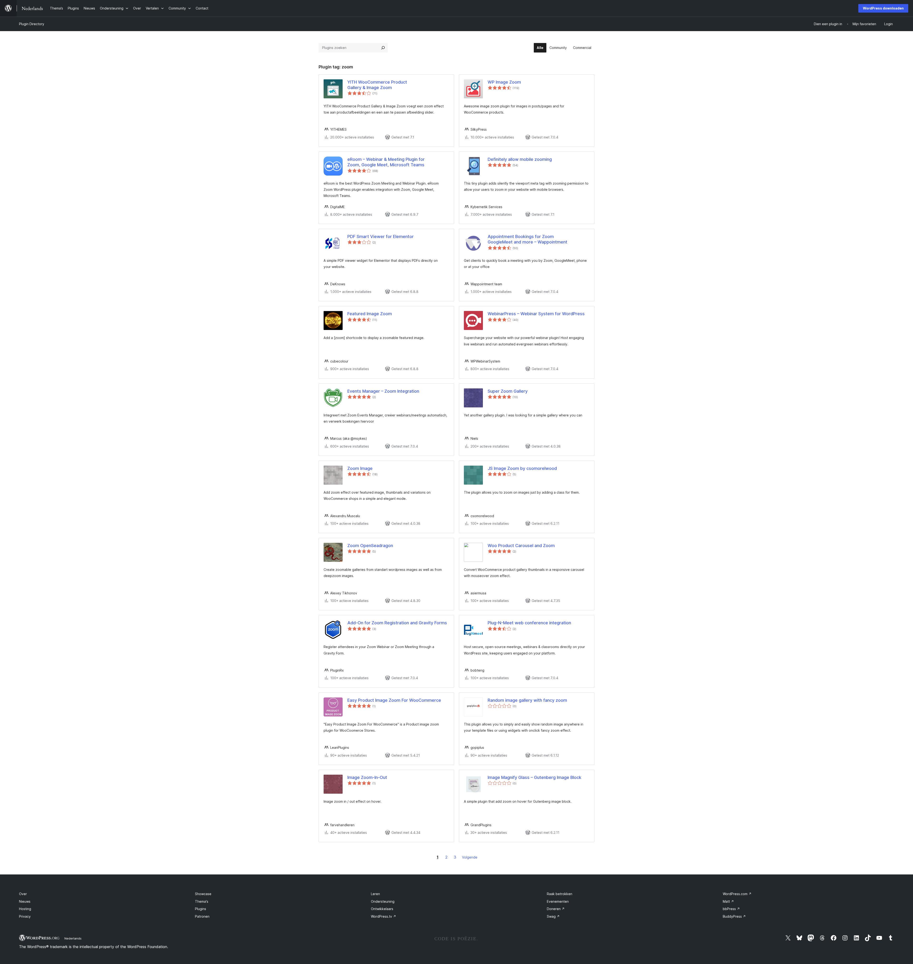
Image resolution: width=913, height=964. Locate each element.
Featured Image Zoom (369, 313)
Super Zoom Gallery (508, 391)
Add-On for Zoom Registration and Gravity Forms (397, 622)
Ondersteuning (382, 901)
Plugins (200, 909)
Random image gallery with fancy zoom (527, 700)
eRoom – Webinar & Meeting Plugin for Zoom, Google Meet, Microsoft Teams (386, 162)
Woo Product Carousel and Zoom (521, 545)
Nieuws (24, 901)
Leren (375, 894)
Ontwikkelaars (382, 909)
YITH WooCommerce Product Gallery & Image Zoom (377, 85)
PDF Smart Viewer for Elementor (380, 236)
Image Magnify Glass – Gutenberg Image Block (534, 777)
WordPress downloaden (883, 8)
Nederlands (73, 938)
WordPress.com (737, 894)
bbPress (731, 909)
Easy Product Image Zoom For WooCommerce (394, 700)
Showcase (203, 894)
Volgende (469, 857)
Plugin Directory (31, 24)
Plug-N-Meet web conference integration (529, 622)
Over (23, 894)
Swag (553, 916)
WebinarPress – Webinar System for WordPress (536, 313)
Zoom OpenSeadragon (370, 545)
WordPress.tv (383, 916)
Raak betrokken (559, 894)
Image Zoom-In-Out (367, 777)
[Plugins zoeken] (383, 47)
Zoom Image (360, 468)
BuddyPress (734, 916)
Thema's (201, 901)
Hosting (25, 909)
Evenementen (558, 901)
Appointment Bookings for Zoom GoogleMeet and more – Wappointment (527, 239)
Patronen (202, 916)
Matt (728, 901)
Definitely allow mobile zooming (520, 159)
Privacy (25, 916)
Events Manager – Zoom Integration (383, 391)
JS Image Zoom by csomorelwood (522, 468)
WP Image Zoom (504, 82)
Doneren (556, 909)
